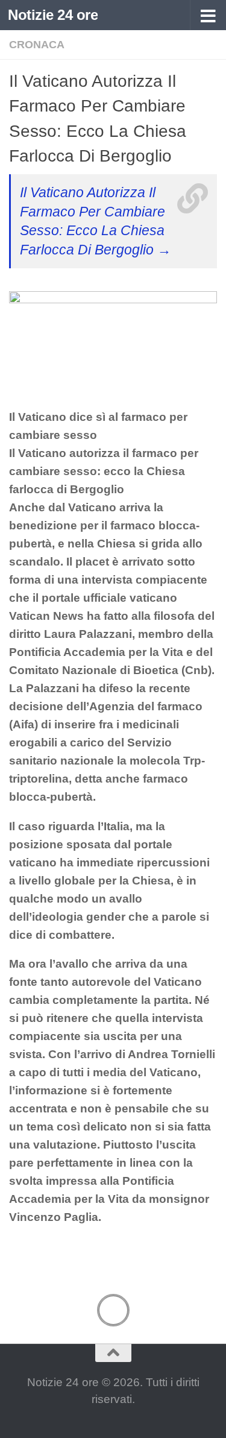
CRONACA (36, 45)
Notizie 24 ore (53, 15)
